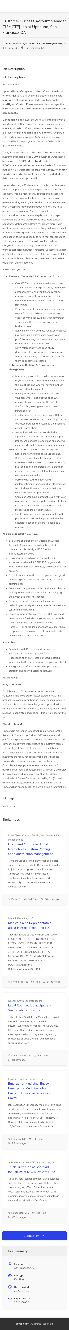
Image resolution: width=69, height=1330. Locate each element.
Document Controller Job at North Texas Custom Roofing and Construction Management (30, 849)
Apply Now (32, 1236)
